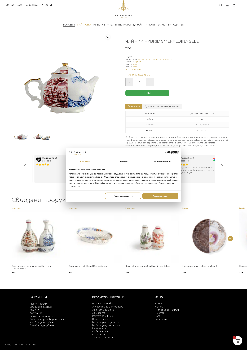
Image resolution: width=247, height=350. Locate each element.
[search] (220, 5)
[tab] (133, 106)
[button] (107, 37)
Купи (147, 93)
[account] (227, 5)
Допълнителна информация (162, 106)
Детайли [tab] (124, 161)
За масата (167, 59)
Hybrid (138, 61)
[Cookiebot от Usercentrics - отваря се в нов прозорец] (167, 153)
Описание (134, 106)
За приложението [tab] (162, 161)
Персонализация (122, 196)
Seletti (135, 64)
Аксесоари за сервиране (149, 59)
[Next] (230, 238)
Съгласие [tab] (85, 161)
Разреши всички (160, 196)
